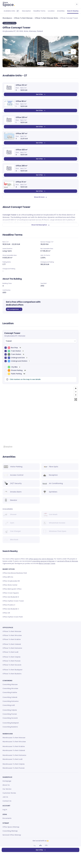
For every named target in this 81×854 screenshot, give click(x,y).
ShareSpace (7, 18)
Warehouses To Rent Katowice (14, 755)
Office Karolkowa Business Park (15, 573)
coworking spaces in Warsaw (43, 561)
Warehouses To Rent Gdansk (14, 750)
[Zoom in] (75, 388)
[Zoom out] (75, 391)
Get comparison (13, 309)
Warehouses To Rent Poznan (14, 768)
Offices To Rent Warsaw (23, 18)
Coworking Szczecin (10, 718)
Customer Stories (9, 793)
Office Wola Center (10, 585)
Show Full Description (39, 225)
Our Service (7, 789)
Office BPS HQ (8, 577)
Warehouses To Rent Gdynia (13, 764)
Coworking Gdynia (10, 710)
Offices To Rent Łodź (10, 652)
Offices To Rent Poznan (11, 661)
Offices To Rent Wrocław (12, 635)
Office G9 (6, 613)
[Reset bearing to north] (75, 395)
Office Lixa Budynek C (11, 609)
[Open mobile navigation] (76, 4)
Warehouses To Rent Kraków (14, 746)
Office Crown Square (11, 593)
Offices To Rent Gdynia (11, 657)
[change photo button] (73, 51)
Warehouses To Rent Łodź (12, 759)
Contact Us (7, 801)
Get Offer (39, 94)
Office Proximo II (9, 605)
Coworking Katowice (10, 701)
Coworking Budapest (11, 723)
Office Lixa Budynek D (11, 597)
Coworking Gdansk (10, 697)
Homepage (7, 781)
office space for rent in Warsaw (41, 559)
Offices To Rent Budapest (12, 670)
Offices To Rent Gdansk (12, 644)
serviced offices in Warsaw (67, 561)
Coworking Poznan (10, 714)
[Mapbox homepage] (7, 447)
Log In (5, 809)
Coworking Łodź (9, 705)
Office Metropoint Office (12, 589)
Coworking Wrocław (10, 688)
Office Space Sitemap (11, 827)
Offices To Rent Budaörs (12, 674)
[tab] (12, 11)
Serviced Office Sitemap (12, 835)
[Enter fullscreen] (75, 399)
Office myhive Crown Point (13, 617)
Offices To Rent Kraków (12, 639)
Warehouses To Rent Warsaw (14, 738)
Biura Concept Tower (47, 563)
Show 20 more (39, 197)
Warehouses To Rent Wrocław (14, 742)
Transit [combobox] (9, 341)
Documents (7, 818)
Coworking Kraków (10, 692)
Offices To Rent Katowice (12, 648)
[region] (40, 417)
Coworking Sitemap (10, 831)
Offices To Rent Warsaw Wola (46, 18)
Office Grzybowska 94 (11, 581)
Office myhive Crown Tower (13, 601)
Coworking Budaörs (10, 727)
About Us (6, 785)
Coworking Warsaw (10, 684)
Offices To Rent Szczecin (12, 665)
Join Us (5, 797)
